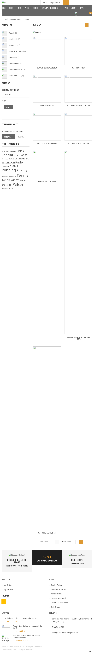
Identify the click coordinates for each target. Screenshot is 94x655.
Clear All (7, 94)
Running (35, 8)
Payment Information (60, 589)
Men (9, 163)
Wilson (18, 184)
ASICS (21, 151)
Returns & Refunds (58, 598)
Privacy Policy (56, 594)
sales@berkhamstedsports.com (65, 632)
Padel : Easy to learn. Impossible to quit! (27, 627)
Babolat (7, 155)
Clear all (21, 137)
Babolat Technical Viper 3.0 (47, 67)
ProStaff (14, 166)
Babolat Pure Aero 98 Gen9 (47, 143)
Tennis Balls (15, 63)
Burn (11, 158)
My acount (82, 15)
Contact (65, 8)
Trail (10, 184)
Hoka (27, 159)
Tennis (19, 8)
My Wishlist (8, 589)
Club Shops (77, 559)
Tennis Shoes (16, 76)
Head (22, 158)
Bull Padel (5, 159)
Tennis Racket (10, 180)
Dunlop (16, 159)
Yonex (10, 188)
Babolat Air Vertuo (47, 105)
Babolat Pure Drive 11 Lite (47, 532)
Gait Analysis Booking (50, 8)
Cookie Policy (56, 585)
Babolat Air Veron (78, 67)
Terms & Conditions (59, 602)
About (73, 8)
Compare (7, 137)
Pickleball (14, 39)
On (13, 162)
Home (4, 8)
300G (3, 151)
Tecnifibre (12, 176)
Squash (5, 176)
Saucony (21, 170)
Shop (11, 8)
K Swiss (4, 163)
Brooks (23, 155)
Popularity (44, 542)
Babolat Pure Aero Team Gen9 (78, 143)
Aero (15, 151)
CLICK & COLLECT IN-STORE (17, 561)
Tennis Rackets (17, 69)
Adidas (9, 151)
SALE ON (47, 557)
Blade (16, 155)
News (81, 8)
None (69, 542)
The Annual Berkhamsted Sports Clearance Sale (26, 636)
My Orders (8, 585)
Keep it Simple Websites (23, 649)
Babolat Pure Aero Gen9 (47, 181)
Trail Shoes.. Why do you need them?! (20, 618)
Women (4, 189)
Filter (8, 107)
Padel (27, 8)
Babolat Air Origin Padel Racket (78, 105)
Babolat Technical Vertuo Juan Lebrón (78, 338)
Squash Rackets (17, 51)
